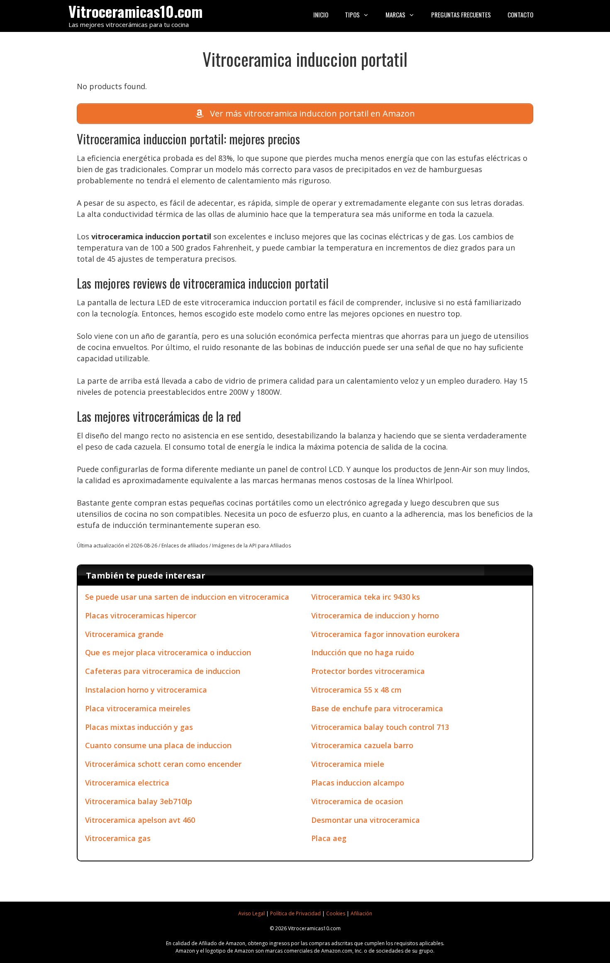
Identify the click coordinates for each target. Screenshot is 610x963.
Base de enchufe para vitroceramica (377, 708)
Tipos (352, 14)
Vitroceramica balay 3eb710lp (138, 801)
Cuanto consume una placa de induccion (158, 745)
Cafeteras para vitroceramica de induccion (162, 671)
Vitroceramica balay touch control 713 (380, 727)
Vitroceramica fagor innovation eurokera (385, 634)
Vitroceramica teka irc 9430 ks (365, 597)
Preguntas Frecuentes (461, 14)
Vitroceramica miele (347, 764)
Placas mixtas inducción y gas (139, 727)
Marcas (395, 14)
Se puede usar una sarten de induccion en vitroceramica (187, 597)
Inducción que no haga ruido (362, 652)
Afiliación (361, 913)
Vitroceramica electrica (127, 783)
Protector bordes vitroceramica (368, 671)
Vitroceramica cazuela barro (362, 745)
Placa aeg (328, 838)
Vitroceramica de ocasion (357, 801)
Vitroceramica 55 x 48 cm (356, 690)
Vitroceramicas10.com (135, 11)
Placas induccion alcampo (357, 783)
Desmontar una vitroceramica (365, 820)
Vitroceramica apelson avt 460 (140, 820)
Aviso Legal (251, 913)
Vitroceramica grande (124, 634)
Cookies (335, 913)
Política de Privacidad (295, 913)
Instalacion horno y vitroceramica (146, 690)
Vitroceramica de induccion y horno (375, 615)
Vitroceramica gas (118, 838)
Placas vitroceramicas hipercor (140, 615)
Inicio (320, 14)
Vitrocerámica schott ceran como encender (163, 764)
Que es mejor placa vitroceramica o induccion (168, 652)
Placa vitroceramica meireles (137, 708)
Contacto (520, 14)
